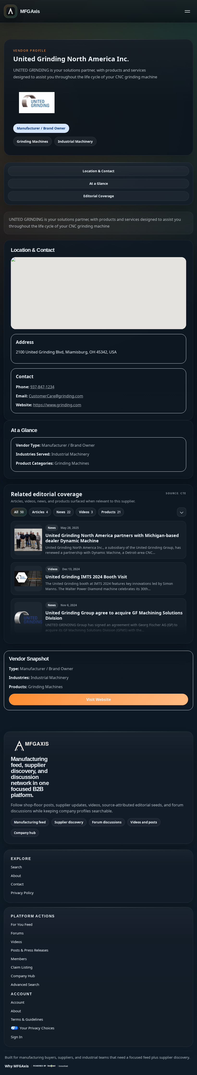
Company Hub (23, 975)
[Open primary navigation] (187, 11)
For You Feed (21, 924)
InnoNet (63, 1066)
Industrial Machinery (75, 141)
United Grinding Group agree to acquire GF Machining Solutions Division (114, 615)
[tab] (19, 512)
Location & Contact (98, 171)
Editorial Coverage (98, 196)
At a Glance (98, 183)
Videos (16, 941)
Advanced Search (25, 984)
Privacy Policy (22, 892)
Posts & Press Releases (29, 950)
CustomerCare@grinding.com (56, 396)
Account (17, 1002)
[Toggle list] (181, 512)
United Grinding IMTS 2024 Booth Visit (86, 577)
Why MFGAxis (17, 1065)
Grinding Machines (32, 141)
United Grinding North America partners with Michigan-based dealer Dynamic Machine (112, 538)
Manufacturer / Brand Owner (41, 128)
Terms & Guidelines (27, 1019)
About (16, 875)
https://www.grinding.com (57, 405)
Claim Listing (21, 967)
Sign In (16, 1036)
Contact (17, 884)
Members (19, 958)
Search (16, 867)
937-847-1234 (42, 386)
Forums (17, 933)
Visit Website (98, 699)
